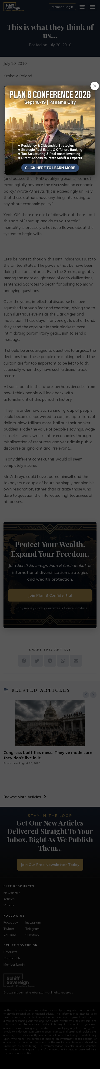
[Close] (94, 86)
